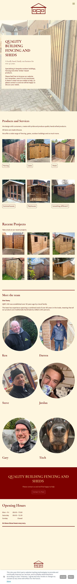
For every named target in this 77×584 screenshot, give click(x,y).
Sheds (54, 166)
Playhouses (32, 206)
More (9, 581)
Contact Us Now (39, 492)
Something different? (60, 206)
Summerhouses (8, 206)
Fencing (6, 166)
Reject (71, 577)
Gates (30, 166)
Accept (63, 577)
